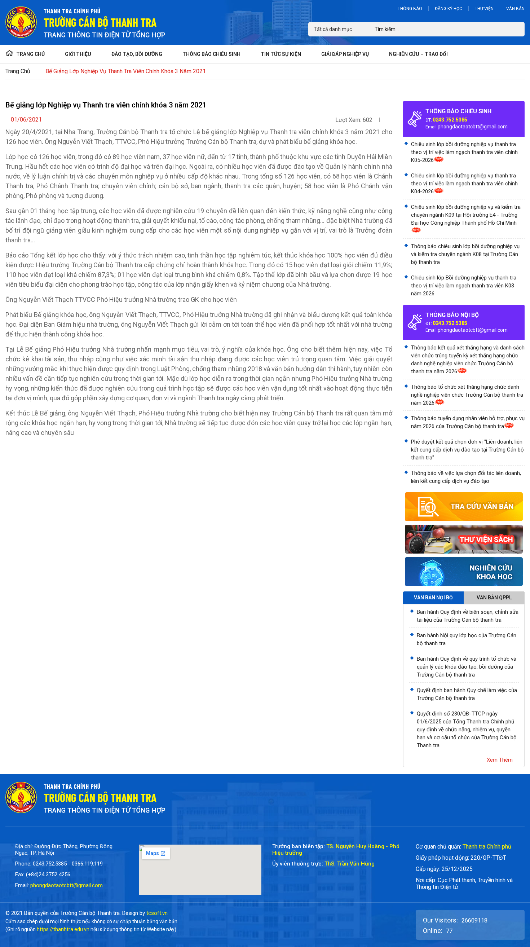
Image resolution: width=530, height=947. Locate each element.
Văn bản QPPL (494, 597)
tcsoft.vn (157, 913)
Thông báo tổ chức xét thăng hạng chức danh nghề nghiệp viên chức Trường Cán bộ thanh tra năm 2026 (467, 395)
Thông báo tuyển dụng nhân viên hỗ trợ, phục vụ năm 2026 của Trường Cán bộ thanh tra (468, 422)
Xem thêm (500, 760)
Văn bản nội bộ (433, 597)
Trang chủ (17, 71)
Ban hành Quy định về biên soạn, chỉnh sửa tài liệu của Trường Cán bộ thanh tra (467, 616)
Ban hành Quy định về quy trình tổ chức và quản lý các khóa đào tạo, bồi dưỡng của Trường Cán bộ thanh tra (466, 667)
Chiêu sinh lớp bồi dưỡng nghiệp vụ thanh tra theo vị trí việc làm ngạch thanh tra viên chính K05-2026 (464, 152)
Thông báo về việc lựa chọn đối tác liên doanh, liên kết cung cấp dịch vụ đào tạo (466, 477)
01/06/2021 (26, 119)
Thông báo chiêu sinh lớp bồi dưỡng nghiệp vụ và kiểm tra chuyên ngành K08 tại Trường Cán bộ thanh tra (465, 254)
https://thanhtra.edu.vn (63, 929)
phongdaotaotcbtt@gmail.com (473, 126)
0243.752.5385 (450, 120)
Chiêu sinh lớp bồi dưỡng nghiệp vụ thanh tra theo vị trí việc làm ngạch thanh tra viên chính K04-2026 (464, 183)
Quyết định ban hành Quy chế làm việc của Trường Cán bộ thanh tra (467, 694)
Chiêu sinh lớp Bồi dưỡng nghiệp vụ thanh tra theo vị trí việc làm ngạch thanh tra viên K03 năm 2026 (463, 285)
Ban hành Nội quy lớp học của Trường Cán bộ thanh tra (466, 639)
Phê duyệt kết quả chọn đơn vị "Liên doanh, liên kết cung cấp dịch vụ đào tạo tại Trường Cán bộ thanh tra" (467, 450)
